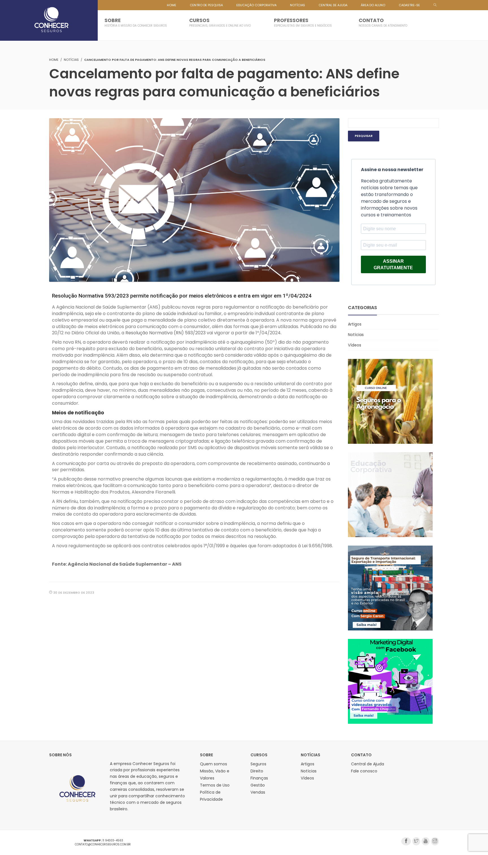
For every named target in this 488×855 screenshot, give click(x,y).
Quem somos (213, 764)
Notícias (71, 59)
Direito (256, 771)
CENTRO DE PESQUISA (206, 5)
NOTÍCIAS (297, 5)
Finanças (259, 778)
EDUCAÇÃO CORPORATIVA (256, 5)
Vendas (257, 792)
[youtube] (426, 841)
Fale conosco (364, 771)
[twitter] (416, 841)
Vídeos (354, 345)
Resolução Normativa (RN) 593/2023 (165, 332)
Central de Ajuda (367, 764)
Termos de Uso (215, 785)
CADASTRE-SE (409, 5)
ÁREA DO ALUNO (373, 5)
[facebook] (406, 841)
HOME (171, 5)
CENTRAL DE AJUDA (333, 5)
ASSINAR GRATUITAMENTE (393, 264)
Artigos (354, 324)
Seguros (258, 764)
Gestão (257, 785)
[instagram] (435, 841)
